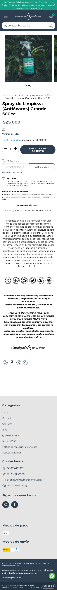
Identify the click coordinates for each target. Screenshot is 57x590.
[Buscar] (50, 25)
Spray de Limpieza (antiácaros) (27, 95)
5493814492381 (15, 468)
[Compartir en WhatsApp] (5, 362)
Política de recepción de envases (19, 447)
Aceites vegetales (11, 452)
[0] (50, 17)
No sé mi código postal (12, 172)
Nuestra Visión (9, 441)
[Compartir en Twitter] (19, 363)
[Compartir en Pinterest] (25, 363)
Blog (4, 429)
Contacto (7, 424)
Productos (7, 418)
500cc (50, 95)
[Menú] (5, 16)
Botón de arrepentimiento (23, 573)
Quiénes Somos (10, 435)
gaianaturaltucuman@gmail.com (24, 479)
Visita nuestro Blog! (17, 485)
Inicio (5, 95)
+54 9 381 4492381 (16, 474)
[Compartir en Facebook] (12, 363)
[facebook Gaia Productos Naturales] (14, 504)
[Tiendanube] (11, 578)
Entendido (48, 586)
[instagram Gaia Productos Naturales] (5, 504)
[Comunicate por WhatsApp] (52, 576)
